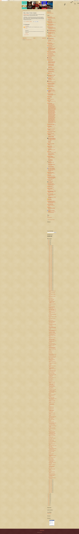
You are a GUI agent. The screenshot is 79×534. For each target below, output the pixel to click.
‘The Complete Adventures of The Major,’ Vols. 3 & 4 (52, 25)
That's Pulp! (49, 199)
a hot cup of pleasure (51, 166)
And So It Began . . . (51, 378)
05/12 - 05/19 (50, 283)
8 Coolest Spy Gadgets (51, 451)
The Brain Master (50, 20)
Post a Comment (27, 34)
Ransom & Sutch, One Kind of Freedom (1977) (51, 147)
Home (34, 38)
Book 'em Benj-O (50, 188)
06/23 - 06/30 (50, 276)
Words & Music (50, 146)
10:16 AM (26, 33)
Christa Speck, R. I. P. (51, 439)
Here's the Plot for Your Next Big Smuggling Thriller (52, 321)
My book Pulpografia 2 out (51, 99)
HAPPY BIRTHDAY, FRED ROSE (52, 52)
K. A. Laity (49, 40)
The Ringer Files (50, 186)
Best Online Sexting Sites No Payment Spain (51, 154)
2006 (48, 500)
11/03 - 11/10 (50, 254)
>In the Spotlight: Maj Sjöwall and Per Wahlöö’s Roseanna (52, 212)
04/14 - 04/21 (50, 287)
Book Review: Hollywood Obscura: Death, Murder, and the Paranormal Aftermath (51, 202)
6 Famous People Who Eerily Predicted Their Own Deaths (52, 327)
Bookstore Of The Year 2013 (52, 394)
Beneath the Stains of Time (51, 61)
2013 (48, 244)
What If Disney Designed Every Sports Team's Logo (52, 309)
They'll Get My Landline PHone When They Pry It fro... (52, 417)
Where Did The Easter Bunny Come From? (52, 478)
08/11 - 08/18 (50, 268)
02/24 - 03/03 (50, 484)
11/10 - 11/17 (50, 253)
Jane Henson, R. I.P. (51, 406)
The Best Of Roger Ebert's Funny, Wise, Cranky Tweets (52, 344)
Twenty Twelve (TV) (50, 60)
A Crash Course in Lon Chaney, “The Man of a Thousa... (52, 390)
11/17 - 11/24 (50, 252)
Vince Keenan (50, 96)
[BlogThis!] (35, 21)
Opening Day (50, 470)
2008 (48, 498)
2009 (48, 497)
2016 (48, 241)
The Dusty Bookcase (50, 38)
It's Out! (49, 192)
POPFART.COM (49, 513)
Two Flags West (50, 376)
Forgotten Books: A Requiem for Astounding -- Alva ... (52, 341)
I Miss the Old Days (51, 458)
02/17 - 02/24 (50, 485)
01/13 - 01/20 (50, 491)
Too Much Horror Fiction (51, 124)
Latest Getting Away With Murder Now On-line (52, 466)
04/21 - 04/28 (50, 286)
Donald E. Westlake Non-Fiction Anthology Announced (52, 330)
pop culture (52, 523)
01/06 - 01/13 (50, 492)
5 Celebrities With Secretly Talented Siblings (52, 384)
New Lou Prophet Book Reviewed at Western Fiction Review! (52, 178)
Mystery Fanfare (50, 21)
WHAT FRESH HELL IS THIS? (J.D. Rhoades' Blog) (52, 191)
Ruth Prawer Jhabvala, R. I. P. (52, 377)
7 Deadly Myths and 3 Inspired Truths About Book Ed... (52, 334)
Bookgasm (49, 141)
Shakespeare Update (51, 459)
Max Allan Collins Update (52, 373)
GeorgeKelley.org (50, 47)
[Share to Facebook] (37, 21)
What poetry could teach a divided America (52, 307)
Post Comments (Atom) (29, 39)
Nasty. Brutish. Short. (51, 172)
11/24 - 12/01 (50, 251)
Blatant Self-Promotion (51, 299)
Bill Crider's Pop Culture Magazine (51, 521)
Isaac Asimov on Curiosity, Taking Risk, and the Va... (52, 332)
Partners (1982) (50, 132)
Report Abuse (42, 530)
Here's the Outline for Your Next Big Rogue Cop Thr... (52, 354)
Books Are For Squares (51, 83)
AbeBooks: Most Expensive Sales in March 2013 (52, 339)
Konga (49, 405)
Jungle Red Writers (50, 53)
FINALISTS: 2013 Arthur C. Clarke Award (52, 359)
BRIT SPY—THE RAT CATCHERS (52, 152)
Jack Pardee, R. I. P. (51, 430)
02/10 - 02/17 (50, 486)
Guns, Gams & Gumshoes (51, 168)
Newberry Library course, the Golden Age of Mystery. (51, 44)
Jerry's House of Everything (51, 51)
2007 (48, 499)
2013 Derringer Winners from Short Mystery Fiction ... (52, 475)
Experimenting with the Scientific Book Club (51, 404)
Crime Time (49, 161)
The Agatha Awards (50, 160)
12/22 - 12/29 (50, 246)
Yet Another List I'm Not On (52, 427)
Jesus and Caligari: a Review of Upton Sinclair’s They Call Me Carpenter (51, 208)
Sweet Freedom (50, 103)
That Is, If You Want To (51, 372)
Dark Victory (50, 315)
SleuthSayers (50, 57)
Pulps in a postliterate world (51, 89)
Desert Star (49, 142)
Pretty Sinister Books (51, 71)
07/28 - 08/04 (50, 270)
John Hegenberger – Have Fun (52, 197)
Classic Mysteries (50, 159)
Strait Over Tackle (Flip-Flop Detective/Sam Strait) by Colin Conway (51, 158)
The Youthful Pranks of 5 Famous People (52, 461)
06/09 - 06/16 (50, 278)
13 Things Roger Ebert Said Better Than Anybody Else (52, 347)
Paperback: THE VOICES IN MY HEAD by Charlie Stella (51, 84)
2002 (48, 505)
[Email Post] (33, 21)
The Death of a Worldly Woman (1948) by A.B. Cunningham (51, 62)
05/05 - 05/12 (50, 284)
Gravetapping (50, 126)
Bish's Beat (49, 151)
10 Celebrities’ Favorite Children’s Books (51, 410)
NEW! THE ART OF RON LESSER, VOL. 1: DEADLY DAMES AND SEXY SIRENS (52, 140)
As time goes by (50, 58)
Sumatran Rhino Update (51, 397)
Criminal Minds (50, 45)
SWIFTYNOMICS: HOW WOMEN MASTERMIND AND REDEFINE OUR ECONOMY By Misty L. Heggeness (51, 49)
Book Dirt (49, 207)
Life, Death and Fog (50, 204)
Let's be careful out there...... (51, 130)
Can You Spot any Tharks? (52, 424)
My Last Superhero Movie (51, 76)
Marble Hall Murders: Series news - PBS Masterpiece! (52, 22)
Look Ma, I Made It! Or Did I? (51, 46)
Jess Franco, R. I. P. (51, 388)
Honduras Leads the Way (52, 473)
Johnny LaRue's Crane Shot (51, 131)
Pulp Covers (49, 19)
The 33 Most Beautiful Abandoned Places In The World (52, 368)
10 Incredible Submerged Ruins (52, 314)
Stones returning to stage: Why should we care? (52, 375)
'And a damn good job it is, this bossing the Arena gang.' (51, 184)
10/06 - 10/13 (50, 259)
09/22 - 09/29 (50, 261)
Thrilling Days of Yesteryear (51, 201)
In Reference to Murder (51, 136)
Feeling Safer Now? (51, 320)
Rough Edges (50, 35)
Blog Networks (50, 520)
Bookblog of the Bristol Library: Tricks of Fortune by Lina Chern (51, 18)
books (50, 523)
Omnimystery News (26, 14)
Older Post (44, 38)
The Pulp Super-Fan (50, 24)
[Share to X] (36, 21)
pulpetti (49, 98)
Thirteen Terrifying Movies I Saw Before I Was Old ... (52, 398)
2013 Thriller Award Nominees (52, 441)
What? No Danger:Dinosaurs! (52, 357)
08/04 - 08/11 (50, 269)
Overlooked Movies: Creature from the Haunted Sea (52, 433)
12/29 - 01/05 (50, 245)
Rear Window (50, 342)
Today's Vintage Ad (51, 300)
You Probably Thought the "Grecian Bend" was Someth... (52, 302)
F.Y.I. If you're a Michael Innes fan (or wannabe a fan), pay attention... (52, 195)
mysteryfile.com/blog (51, 64)
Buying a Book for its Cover (52, 457)
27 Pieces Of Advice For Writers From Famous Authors (52, 423)
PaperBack (50, 393)
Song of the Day (51, 323)
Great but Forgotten (50, 59)
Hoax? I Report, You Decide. (52, 438)
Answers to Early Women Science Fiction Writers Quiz (52, 94)
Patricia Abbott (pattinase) (51, 55)
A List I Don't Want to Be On (52, 371)
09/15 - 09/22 (50, 262)
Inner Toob (49, 100)
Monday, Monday (50, 56)
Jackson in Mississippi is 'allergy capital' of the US (52, 386)
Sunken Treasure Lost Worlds (51, 175)
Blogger (41, 532)
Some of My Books (49, 217)
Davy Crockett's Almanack (51, 30)
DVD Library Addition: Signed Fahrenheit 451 (51, 79)
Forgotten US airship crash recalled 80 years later (52, 432)
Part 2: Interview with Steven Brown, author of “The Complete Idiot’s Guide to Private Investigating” (51, 170)
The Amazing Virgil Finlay (52, 306)
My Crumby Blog (50, 182)
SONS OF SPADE (50, 156)
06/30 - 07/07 (50, 275)
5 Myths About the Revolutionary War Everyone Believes (52, 456)
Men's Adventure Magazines (51, 138)
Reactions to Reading (51, 153)
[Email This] (34, 21)
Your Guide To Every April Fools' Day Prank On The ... (52, 449)
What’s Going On (50, 97)
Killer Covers (49, 81)
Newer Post (24, 38)
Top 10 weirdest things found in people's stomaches (52, 391)
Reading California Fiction (51, 164)
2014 (48, 243)
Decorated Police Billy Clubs (52, 450)
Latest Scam (49, 180)
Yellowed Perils (50, 88)
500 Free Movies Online (51, 419)
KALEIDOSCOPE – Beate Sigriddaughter (51, 162)
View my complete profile (50, 13)
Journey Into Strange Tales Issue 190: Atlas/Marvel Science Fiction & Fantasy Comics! (52, 28)
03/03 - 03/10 (50, 483)
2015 (48, 242)
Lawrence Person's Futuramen (50, 78)
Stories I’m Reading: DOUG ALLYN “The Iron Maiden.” (51, 65)
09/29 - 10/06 (50, 260)
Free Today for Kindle (51, 440)
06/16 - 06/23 (50, 277)
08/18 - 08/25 (50, 267)
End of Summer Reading (51, 54)
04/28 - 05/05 (50, 285)
